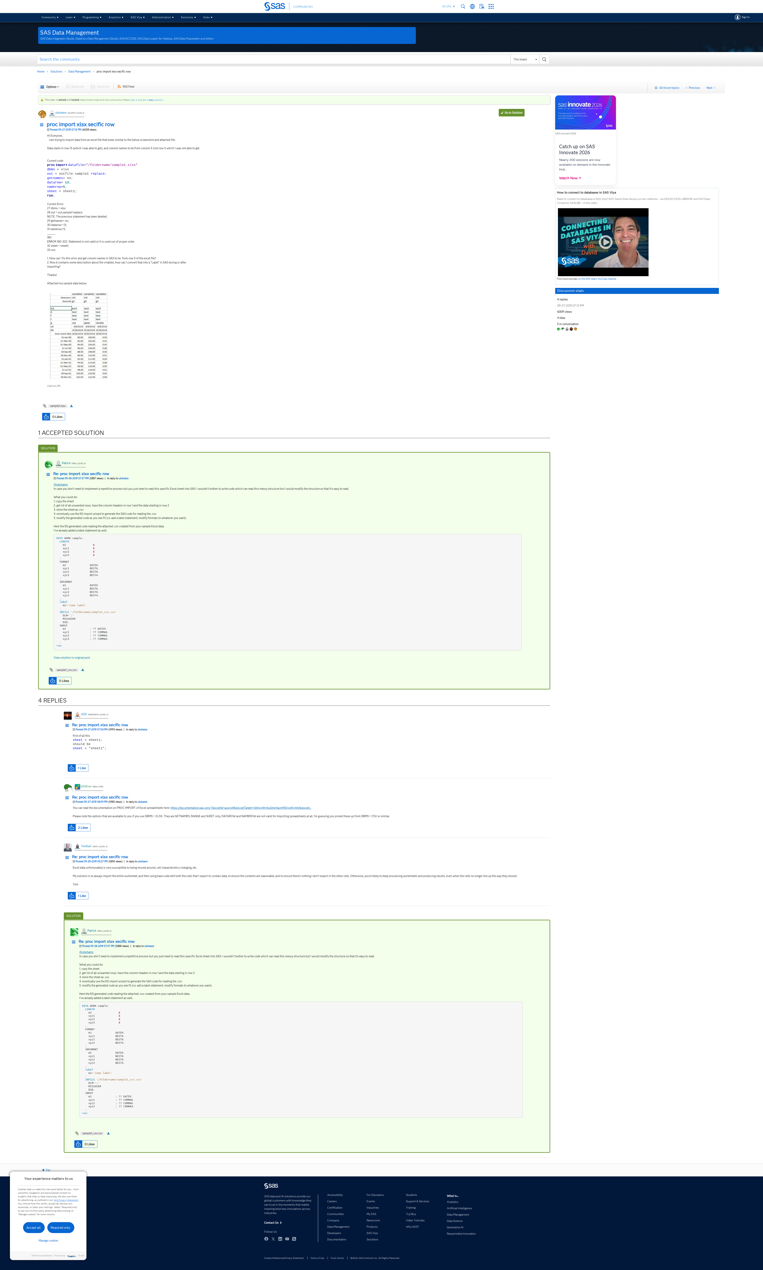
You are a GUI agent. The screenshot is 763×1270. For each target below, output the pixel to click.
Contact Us (481, 6)
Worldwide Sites (472, 6)
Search (463, 6)
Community (49, 17)
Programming (91, 17)
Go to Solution (514, 112)
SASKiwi (86, 786)
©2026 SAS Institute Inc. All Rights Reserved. (375, 1257)
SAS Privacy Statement (66, 1199)
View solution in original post (72, 657)
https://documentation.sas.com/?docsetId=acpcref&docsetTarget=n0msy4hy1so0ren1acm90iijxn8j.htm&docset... (240, 808)
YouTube (287, 1239)
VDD (84, 714)
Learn (69, 17)
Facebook (266, 1239)
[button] (43, 125)
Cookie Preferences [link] (274, 1257)
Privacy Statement (294, 1257)
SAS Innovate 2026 (565, 133)
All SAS (446, 6)
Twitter (273, 1239)
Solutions (187, 17)
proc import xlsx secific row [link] (114, 71)
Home (41, 71)
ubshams (61, 112)
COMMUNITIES (303, 7)
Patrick (66, 463)
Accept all (33, 1227)
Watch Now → (570, 178)
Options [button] (51, 87)
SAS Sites (491, 6)
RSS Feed (128, 86)
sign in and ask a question (147, 99)
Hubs (206, 17)
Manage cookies (48, 1240)
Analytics (115, 17)
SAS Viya (136, 17)
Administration (161, 17)
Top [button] (48, 1170)
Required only (60, 1227)
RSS (294, 1239)
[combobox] (293, 59)
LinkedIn (280, 1239)
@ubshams (61, 484)
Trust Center (337, 1257)
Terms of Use (317, 1257)
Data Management (79, 71)
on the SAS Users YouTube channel (597, 278)
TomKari (86, 846)
